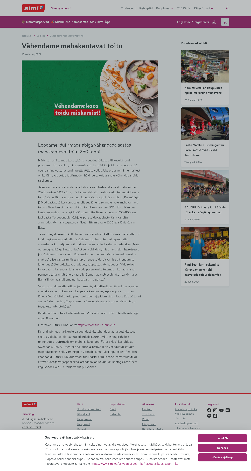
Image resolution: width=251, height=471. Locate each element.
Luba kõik (222, 438)
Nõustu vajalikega (222, 457)
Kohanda (222, 447)
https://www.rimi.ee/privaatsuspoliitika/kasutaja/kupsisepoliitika (134, 463)
